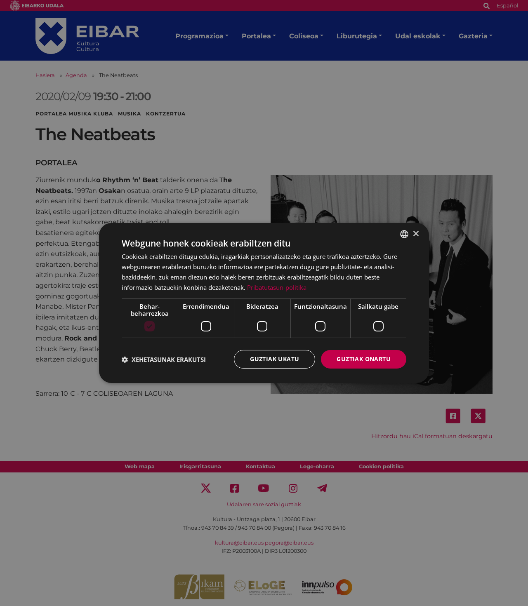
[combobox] (404, 234)
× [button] (415, 233)
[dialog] (264, 303)
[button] (164, 359)
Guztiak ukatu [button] (274, 359)
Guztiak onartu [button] (364, 359)
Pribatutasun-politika (276, 287)
